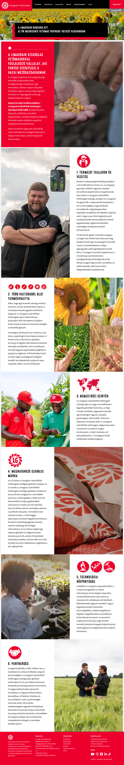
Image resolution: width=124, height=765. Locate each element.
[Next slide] (120, 25)
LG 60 (90, 4)
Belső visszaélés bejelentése (100, 746)
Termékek (37, 4)
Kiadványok (48, 4)
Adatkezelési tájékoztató (99, 741)
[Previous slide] (4, 25)
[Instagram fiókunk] (97, 754)
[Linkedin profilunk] (105, 754)
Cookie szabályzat (97, 744)
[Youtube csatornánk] (92, 754)
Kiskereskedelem (79, 4)
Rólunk (68, 4)
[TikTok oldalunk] (110, 754)
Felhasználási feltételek (99, 739)
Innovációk (59, 4)
